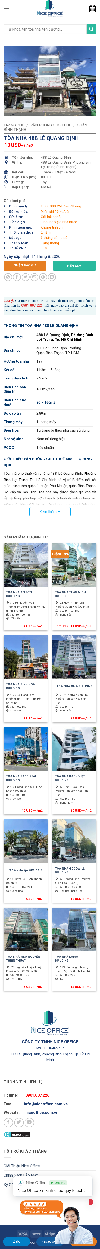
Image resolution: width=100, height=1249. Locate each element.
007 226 (36, 305)
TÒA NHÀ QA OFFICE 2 (25, 870)
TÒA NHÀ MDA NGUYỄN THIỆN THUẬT (23, 958)
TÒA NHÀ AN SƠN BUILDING (19, 594)
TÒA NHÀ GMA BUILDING (74, 686)
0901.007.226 (37, 1095)
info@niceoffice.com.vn (46, 1104)
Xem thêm (48, 511)
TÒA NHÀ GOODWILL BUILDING (70, 870)
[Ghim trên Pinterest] (43, 277)
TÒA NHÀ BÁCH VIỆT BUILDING (70, 778)
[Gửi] (91, 29)
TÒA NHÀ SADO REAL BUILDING (21, 778)
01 (27, 305)
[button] (6, 8)
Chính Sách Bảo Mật (21, 1175)
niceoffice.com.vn (41, 1112)
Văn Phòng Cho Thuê (50, 125)
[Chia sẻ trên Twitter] (26, 277)
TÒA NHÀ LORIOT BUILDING (67, 958)
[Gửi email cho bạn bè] (34, 277)
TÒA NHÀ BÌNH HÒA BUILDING (20, 686)
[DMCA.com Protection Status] (17, 1134)
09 (23, 305)
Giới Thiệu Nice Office (22, 1166)
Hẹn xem (74, 266)
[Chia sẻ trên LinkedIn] (52, 277)
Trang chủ (14, 125)
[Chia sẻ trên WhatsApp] (8, 277)
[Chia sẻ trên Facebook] (17, 277)
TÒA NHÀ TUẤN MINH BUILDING (70, 594)
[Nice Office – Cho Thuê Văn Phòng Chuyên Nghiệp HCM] (50, 8)
